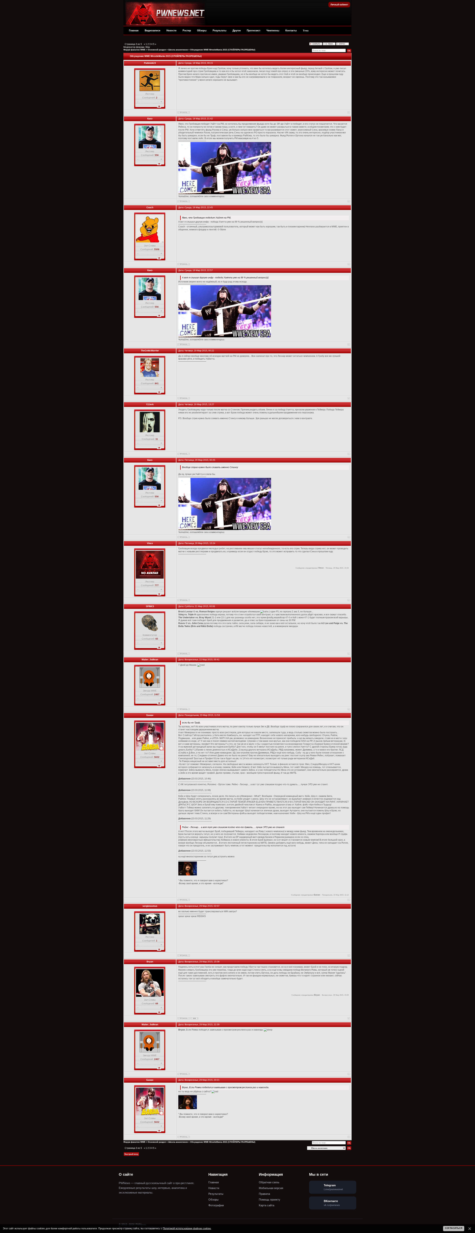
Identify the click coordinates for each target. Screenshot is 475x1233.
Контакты (291, 30)
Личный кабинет (339, 4)
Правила (264, 1193)
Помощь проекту (269, 1199)
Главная (134, 30)
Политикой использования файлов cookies (187, 1228)
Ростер (187, 30)
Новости (171, 30)
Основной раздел (157, 50)
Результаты (219, 30)
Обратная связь (269, 1182)
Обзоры (202, 30)
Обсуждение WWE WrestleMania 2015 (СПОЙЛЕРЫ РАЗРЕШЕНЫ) (222, 50)
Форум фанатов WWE (134, 50)
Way (147, 47)
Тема (306, 30)
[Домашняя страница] (194, 1018)
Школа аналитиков (178, 50)
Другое (236, 30)
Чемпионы (272, 30)
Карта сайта (266, 1205)
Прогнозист (253, 30)
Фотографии (216, 1205)
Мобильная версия (271, 1188)
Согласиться (453, 1228)
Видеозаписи (152, 30)
